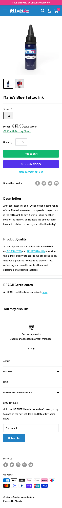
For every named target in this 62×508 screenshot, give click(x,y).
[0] (56, 11)
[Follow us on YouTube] (30, 464)
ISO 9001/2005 (14, 251)
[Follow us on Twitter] (12, 464)
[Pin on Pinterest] (43, 183)
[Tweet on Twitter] (50, 183)
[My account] (49, 11)
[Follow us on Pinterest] (24, 464)
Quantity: (8, 142)
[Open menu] (5, 11)
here (44, 291)
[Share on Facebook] (37, 183)
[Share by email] (56, 183)
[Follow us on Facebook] (5, 464)
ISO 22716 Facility (36, 251)
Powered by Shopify (12, 501)
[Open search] (43, 11)
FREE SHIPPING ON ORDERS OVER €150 (31, 2)
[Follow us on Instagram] (18, 464)
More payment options (31, 171)
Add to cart (31, 153)
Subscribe (14, 437)
